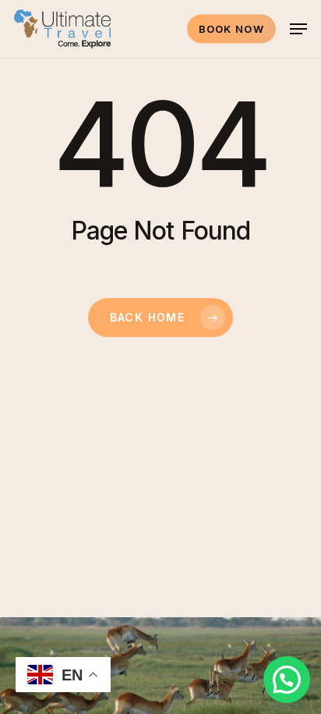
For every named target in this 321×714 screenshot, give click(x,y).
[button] (298, 29)
